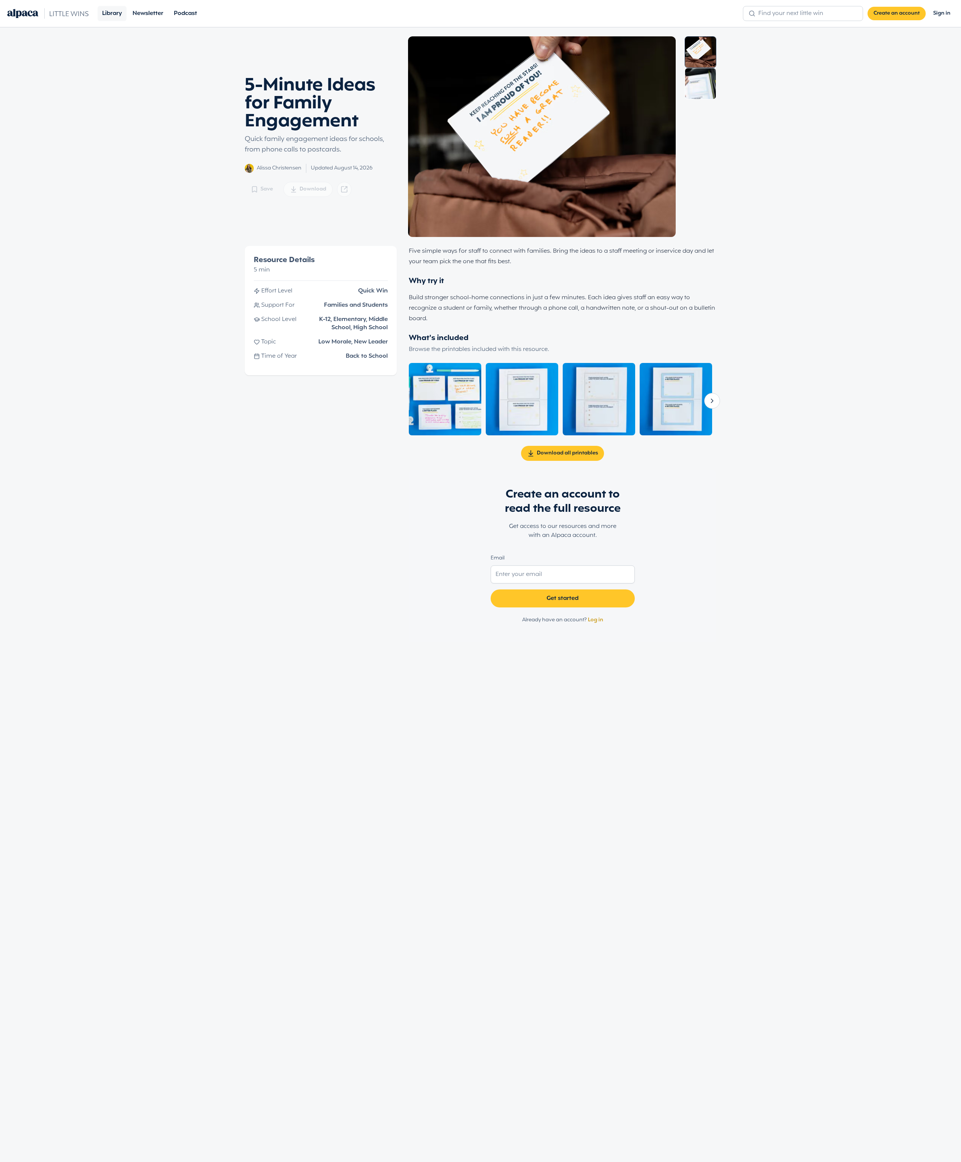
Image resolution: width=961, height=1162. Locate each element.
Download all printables (567, 453)
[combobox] (807, 13)
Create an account (897, 13)
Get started (562, 598)
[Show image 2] (700, 83)
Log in (595, 620)
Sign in (941, 13)
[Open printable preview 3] (599, 399)
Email (498, 558)
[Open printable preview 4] (676, 399)
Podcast (185, 13)
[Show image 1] (700, 52)
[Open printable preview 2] (522, 399)
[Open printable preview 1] (445, 399)
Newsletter (148, 13)
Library (112, 13)
